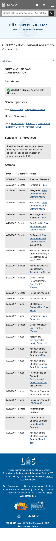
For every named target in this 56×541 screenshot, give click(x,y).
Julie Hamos (44, 123)
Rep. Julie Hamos (38, 367)
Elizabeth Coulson (15, 127)
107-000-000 (36, 403)
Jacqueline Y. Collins (35, 109)
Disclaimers (24, 526)
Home (15, 30)
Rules (44, 185)
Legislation (26, 30)
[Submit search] (51, 13)
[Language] (44, 5)
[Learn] (37, 5)
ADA (47, 523)
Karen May (31, 123)
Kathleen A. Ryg (33, 127)
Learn (35, 526)
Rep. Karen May (37, 355)
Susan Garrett (16, 109)
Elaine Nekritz (17, 123)
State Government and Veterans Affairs (38, 193)
